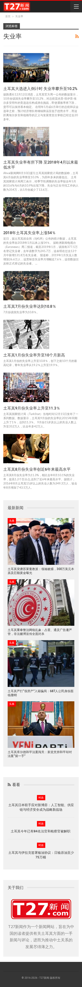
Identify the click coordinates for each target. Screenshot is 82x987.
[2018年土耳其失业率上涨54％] (26, 211)
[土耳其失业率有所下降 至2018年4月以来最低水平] (26, 141)
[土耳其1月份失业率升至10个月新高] (26, 334)
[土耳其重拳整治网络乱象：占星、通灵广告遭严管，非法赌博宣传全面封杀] (41, 602)
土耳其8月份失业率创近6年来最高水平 (37, 469)
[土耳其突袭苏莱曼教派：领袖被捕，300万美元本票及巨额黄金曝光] (41, 541)
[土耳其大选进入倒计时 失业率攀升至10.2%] (26, 67)
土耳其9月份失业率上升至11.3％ (31, 408)
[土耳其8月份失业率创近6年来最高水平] (26, 448)
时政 (41, 797)
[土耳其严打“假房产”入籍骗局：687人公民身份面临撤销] (41, 663)
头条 (11, 520)
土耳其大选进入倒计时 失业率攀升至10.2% (40, 88)
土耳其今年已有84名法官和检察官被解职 (41, 831)
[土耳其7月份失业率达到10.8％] (26, 285)
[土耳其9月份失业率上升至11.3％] (26, 387)
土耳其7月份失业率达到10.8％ (29, 306)
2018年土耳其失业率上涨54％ (29, 232)
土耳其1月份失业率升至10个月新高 (34, 355)
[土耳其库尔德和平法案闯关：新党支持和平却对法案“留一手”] (41, 724)
